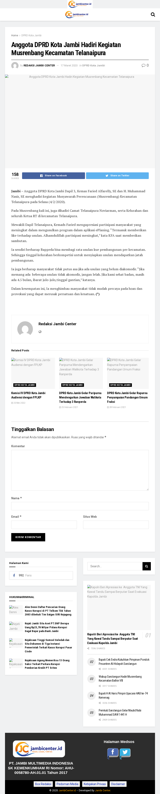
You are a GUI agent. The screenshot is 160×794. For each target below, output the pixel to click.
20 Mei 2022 (19, 403)
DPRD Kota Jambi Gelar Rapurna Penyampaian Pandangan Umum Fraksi (127, 397)
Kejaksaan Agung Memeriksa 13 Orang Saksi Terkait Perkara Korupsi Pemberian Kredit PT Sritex (47, 664)
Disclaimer (118, 784)
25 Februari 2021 (69, 407)
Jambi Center (102, 790)
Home (14, 35)
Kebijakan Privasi (95, 784)
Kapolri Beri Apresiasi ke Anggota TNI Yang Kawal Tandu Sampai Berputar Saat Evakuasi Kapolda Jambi (112, 638)
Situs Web (90, 516)
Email (16, 517)
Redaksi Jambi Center (39, 65)
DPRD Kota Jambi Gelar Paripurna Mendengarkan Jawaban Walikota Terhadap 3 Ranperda (80, 397)
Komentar (18, 446)
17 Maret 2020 (69, 65)
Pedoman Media (67, 784)
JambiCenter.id (67, 790)
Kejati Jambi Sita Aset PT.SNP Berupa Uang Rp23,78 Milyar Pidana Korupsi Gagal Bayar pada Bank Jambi (47, 627)
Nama (16, 498)
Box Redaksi (43, 784)
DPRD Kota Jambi (31, 35)
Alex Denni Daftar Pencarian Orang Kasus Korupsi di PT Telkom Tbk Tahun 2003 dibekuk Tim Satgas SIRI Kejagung (48, 610)
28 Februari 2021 (117, 407)
